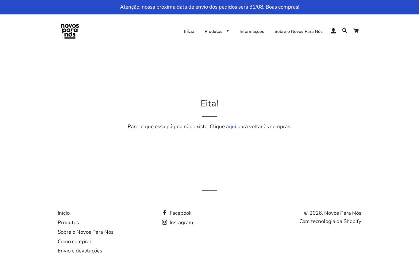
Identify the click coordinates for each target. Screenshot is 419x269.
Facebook (180, 213)
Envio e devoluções (80, 250)
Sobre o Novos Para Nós (299, 31)
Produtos (214, 31)
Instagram (180, 222)
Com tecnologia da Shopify (330, 221)
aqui (231, 126)
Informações (252, 31)
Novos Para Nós (342, 213)
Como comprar (74, 241)
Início (189, 31)
